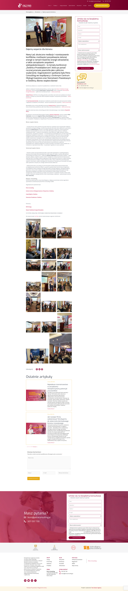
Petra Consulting (92, 561)
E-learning (49, 561)
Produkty (49, 565)
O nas (49, 5)
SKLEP (89, 5)
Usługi (48, 559)
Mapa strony (75, 565)
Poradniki (61, 563)
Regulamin (74, 561)
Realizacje (61, 561)
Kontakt (84, 5)
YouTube (37, 216)
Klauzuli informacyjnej (94, 64)
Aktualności (79, 5)
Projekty (55, 5)
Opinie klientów (72, 5)
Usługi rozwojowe (63, 5)
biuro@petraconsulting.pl (83, 60)
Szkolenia (49, 563)
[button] (37, 369)
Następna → (35, 446)
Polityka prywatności (77, 559)
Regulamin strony (42, 587)
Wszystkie (61, 559)
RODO (73, 563)
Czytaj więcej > (51, 408)
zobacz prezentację (55, 91)
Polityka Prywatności (32, 587)
